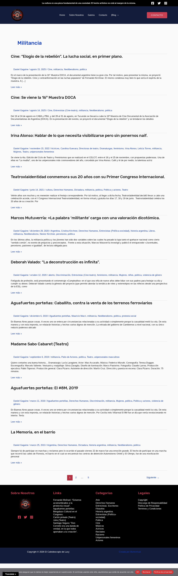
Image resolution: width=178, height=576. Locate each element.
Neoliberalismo (71, 69)
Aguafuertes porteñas (59, 316)
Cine (50, 69)
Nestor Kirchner (47, 234)
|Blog (113, 15)
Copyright (142, 500)
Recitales (100, 532)
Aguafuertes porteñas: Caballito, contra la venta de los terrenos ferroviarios (81, 303)
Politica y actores (112, 190)
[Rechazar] (174, 572)
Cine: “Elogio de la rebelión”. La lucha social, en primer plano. (67, 56)
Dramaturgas (106, 148)
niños (130, 275)
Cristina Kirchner (69, 231)
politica (83, 69)
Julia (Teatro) (59, 520)
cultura (49, 190)
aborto (51, 275)
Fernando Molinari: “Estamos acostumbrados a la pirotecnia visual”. (67, 503)
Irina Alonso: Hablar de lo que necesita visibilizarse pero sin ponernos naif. (79, 135)
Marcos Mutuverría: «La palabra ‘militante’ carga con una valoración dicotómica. (85, 218)
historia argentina (139, 231)
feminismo (119, 148)
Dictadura (79, 190)
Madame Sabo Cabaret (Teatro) (40, 344)
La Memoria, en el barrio (33, 432)
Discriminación (63, 275)
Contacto (103, 15)
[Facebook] (152, 3)
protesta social (129, 316)
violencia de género (152, 275)
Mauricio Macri (79, 316)
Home (62, 15)
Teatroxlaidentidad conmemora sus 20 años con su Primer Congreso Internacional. (88, 176)
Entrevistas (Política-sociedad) (114, 231)
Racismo (100, 534)
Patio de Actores (69, 357)
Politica (99, 520)
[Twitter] (159, 3)
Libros (152, 231)
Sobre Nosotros (76, 15)
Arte (98, 500)
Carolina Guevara (69, 148)
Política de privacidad (163, 572)
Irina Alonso (130, 148)
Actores (99, 540)
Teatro (26, 152)
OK (137, 572)
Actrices (55, 148)
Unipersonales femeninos (108, 537)
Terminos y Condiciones (149, 508)
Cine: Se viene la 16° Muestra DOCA (43, 97)
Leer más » (16, 87)
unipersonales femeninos (42, 152)
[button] (117, 15)
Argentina (55, 231)
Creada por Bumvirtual (130, 552)
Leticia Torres (144, 148)
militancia (58, 69)
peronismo (61, 234)
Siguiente (152, 477)
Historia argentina (104, 511)
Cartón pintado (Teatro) (64, 517)
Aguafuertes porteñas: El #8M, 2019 (44, 388)
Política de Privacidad (148, 506)
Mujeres (17, 152)
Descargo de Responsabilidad (152, 503)
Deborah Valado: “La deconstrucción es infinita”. (55, 262)
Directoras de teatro (88, 148)
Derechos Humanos (63, 190)
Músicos (100, 526)
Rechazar (146, 572)
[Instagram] (165, 3)
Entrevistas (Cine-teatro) (65, 110)
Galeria (91, 15)
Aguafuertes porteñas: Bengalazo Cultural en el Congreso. (65, 511)
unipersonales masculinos (106, 357)
